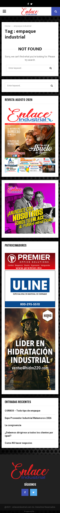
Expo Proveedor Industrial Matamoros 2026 (28, 418)
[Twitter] (33, 492)
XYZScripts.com (42, 511)
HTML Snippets (17, 511)
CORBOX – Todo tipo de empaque (22, 410)
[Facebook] (24, 492)
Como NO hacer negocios (18, 443)
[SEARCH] (51, 85)
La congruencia (13, 425)
